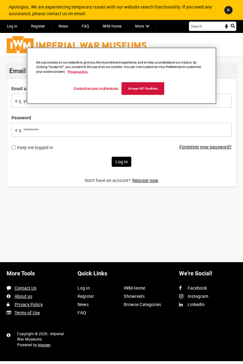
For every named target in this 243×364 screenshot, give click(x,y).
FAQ (85, 25)
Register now (145, 180)
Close (228, 10)
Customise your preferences (96, 88)
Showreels (134, 296)
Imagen (44, 344)
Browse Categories (142, 304)
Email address (25, 88)
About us (23, 296)
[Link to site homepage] (76, 44)
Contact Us (25, 288)
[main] (121, 129)
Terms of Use (27, 313)
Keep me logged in (35, 147)
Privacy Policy (29, 304)
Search (233, 25)
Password (21, 117)
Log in (12, 25)
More (139, 25)
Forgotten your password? (205, 147)
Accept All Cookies (143, 88)
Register (38, 25)
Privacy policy (78, 71)
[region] (121, 75)
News (63, 25)
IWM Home (112, 25)
